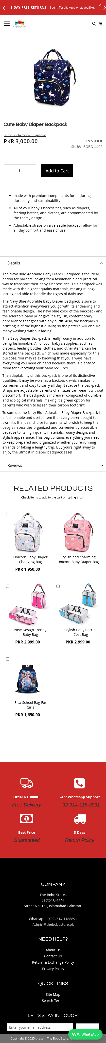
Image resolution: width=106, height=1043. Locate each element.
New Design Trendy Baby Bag (30, 632)
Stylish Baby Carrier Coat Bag (80, 632)
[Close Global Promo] (100, 4)
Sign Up (87, 1027)
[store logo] (19, 24)
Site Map (53, 994)
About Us (53, 950)
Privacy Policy (53, 968)
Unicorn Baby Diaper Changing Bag (30, 559)
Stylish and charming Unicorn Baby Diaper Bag (78, 559)
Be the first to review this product (25, 135)
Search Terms (53, 1000)
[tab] (53, 262)
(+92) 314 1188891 (62, 918)
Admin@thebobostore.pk (53, 924)
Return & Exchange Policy (53, 962)
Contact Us (53, 956)
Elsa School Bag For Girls (30, 705)
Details (13, 263)
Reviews (14, 465)
